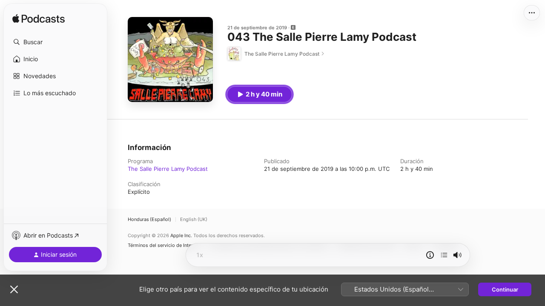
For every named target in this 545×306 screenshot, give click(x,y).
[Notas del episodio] (430, 255)
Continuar (505, 289)
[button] (55, 42)
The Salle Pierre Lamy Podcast (168, 168)
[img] (38, 19)
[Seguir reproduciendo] (444, 255)
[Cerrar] (14, 289)
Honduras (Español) (149, 219)
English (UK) (193, 219)
